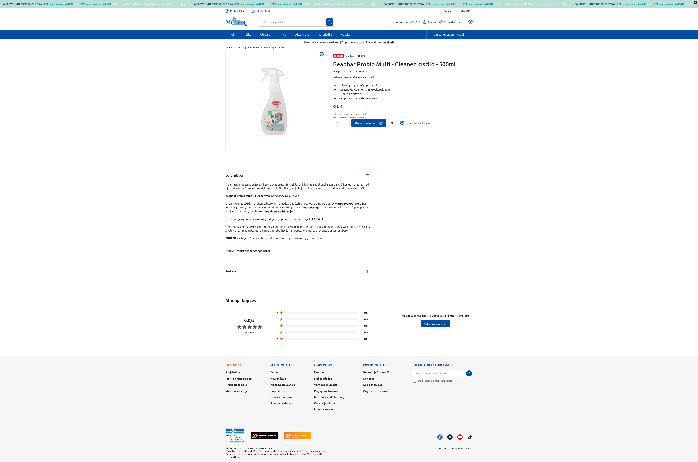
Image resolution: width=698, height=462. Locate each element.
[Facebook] (440, 437)
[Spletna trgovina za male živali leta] (264, 435)
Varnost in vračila (326, 385)
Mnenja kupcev (324, 409)
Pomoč (448, 11)
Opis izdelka (360, 71)
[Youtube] (460, 437)
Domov (229, 47)
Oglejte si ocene (342, 71)
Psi (238, 47)
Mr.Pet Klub (263, 11)
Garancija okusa (324, 403)
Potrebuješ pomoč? (376, 372)
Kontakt (368, 378)
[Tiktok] (470, 437)
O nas (274, 372)
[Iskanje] (329, 22)
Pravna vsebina (281, 403)
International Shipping (329, 397)
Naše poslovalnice (283, 385)
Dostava (319, 372)
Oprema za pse (251, 47)
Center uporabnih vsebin (449, 34)
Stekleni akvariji (236, 391)
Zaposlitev (278, 391)
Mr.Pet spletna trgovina (460, 448)
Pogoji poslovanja (326, 391)
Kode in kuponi (373, 385)
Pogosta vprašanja (375, 391)
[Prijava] (469, 373)
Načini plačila (323, 378)
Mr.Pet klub (278, 378)
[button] (341, 123)
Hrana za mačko (236, 385)
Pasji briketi (233, 372)
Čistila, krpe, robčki (273, 47)
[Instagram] (450, 437)
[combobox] (294, 22)
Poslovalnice (237, 11)
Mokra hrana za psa (238, 378)
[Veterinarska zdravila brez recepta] (235, 436)
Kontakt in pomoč (283, 397)
